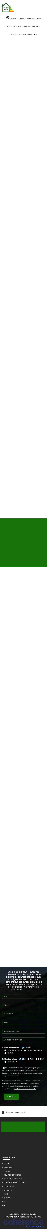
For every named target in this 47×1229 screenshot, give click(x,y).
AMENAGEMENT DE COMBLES (15, 1182)
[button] (23, 1112)
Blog (6, 1194)
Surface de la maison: (11, 1047)
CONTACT (7, 1198)
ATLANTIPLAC (8, 1167)
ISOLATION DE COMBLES (13, 1179)
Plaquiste (7, 1171)
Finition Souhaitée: (9, 1059)
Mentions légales (28, 1214)
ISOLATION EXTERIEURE (12, 1175)
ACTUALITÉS (8, 1190)
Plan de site (36, 1217)
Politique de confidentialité (17, 1217)
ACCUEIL (7, 1163)
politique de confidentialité (25, 1089)
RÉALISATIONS (9, 1186)
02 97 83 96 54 (30, 989)
